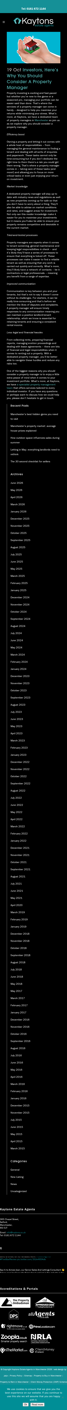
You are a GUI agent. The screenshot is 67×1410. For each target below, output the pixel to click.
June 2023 (17, 719)
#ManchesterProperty (49, 1267)
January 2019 (18, 926)
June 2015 (17, 1127)
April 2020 (17, 905)
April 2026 (17, 497)
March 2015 (18, 1148)
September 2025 (20, 540)
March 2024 (18, 654)
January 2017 (18, 1012)
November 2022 (20, 769)
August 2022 (18, 790)
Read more (37, 1404)
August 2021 (18, 876)
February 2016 (19, 1091)
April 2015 (17, 1141)
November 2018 (20, 941)
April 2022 (17, 819)
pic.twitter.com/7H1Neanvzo (29, 1270)
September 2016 (20, 1041)
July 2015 (16, 1119)
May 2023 (16, 726)
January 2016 (18, 1098)
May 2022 (16, 812)
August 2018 (18, 962)
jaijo (6, 1375)
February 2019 (19, 919)
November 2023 (20, 683)
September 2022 (20, 783)
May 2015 (16, 1134)
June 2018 (17, 976)
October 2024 (19, 611)
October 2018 (19, 948)
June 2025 (17, 561)
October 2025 (19, 533)
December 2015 (20, 1105)
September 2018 (20, 955)
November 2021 (20, 855)
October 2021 (19, 862)
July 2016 (16, 1055)
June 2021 (17, 890)
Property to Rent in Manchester (14, 1381)
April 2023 (17, 733)
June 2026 (17, 482)
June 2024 (17, 640)
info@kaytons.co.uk (16, 1232)
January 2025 (18, 590)
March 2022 (18, 826)
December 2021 (20, 847)
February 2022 (19, 833)
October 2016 (19, 1034)
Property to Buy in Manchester (47, 1375)
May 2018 (16, 983)
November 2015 (20, 1112)
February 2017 (19, 1005)
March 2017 (18, 998)
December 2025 (20, 518)
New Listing (17, 1176)
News (14, 1184)
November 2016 (20, 1026)
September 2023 (20, 697)
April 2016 (17, 1076)
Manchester (41, 120)
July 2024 (16, 633)
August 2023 (18, 704)
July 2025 (16, 554)
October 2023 (19, 690)
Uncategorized (19, 1191)
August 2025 (18, 547)
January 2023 (18, 754)
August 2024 (18, 626)
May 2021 (16, 898)
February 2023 (19, 747)
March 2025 (18, 576)
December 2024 (20, 597)
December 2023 (20, 676)
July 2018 (16, 969)
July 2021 (16, 883)
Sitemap (28, 1375)
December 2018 (20, 933)
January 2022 (18, 840)
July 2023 (16, 711)
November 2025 (20, 525)
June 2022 (17, 805)
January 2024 (18, 669)
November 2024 (20, 604)
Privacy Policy (16, 1375)
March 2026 (18, 504)
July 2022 (16, 797)
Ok (25, 1404)
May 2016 (16, 1069)
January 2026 (18, 511)
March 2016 (18, 1084)
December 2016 (20, 1019)
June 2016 (17, 1062)
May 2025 (16, 568)
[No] (62, 1397)
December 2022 (20, 762)
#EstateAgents (7, 1270)
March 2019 (18, 912)
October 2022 (19, 776)
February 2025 (19, 583)
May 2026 (16, 490)
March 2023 (18, 740)
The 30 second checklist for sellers (30, 461)
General (15, 1169)
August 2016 (18, 1048)
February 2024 (19, 661)
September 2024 (20, 618)
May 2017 (16, 991)
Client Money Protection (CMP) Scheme (49, 1381)
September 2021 (20, 869)
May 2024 (16, 647)
